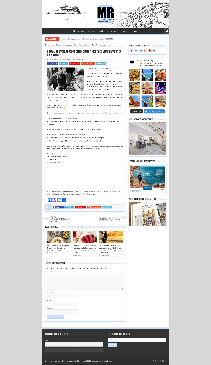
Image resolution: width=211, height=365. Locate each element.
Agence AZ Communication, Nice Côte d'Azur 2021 (71, 361)
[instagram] (163, 360)
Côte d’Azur (124, 31)
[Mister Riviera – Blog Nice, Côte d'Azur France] (105, 14)
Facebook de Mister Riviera (67, 118)
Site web (50, 308)
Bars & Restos (112, 31)
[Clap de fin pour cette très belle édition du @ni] (160, 88)
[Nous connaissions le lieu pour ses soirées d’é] (147, 88)
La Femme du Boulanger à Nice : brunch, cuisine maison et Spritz (58, 248)
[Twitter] (153, 360)
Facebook (77, 194)
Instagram (99, 129)
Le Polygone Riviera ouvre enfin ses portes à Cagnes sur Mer (108, 218)
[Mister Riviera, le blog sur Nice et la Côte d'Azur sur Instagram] (154, 50)
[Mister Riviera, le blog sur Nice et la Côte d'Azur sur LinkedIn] (141, 50)
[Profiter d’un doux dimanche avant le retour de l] (160, 101)
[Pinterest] (156, 360)
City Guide (72, 31)
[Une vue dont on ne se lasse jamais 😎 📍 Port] (147, 75)
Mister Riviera (53, 59)
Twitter (84, 194)
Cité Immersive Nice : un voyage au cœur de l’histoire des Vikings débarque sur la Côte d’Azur (111, 249)
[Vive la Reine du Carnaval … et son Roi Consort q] (147, 101)
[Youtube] (161, 360)
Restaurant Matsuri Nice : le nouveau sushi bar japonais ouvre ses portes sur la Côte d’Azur (85, 249)
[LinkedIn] (158, 360)
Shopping (101, 31)
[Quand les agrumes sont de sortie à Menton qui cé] (134, 101)
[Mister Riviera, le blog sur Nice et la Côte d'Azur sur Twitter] (136, 50)
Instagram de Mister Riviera (77, 134)
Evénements (91, 31)
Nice (52, 45)
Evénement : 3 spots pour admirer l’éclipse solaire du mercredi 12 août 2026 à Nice (87, 39)
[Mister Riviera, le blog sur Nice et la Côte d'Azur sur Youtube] (150, 50)
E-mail (50, 300)
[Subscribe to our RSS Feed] (145, 50)
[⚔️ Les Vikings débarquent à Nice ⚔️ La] (134, 88)
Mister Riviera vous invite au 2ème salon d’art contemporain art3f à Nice (61, 219)
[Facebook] (151, 360)
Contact (134, 31)
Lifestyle (81, 31)
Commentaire (52, 271)
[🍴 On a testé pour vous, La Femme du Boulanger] (134, 75)
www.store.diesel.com (55, 162)
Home (47, 45)
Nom (49, 293)
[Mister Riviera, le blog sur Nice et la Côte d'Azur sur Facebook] (132, 50)
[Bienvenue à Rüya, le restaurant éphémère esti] (160, 75)
